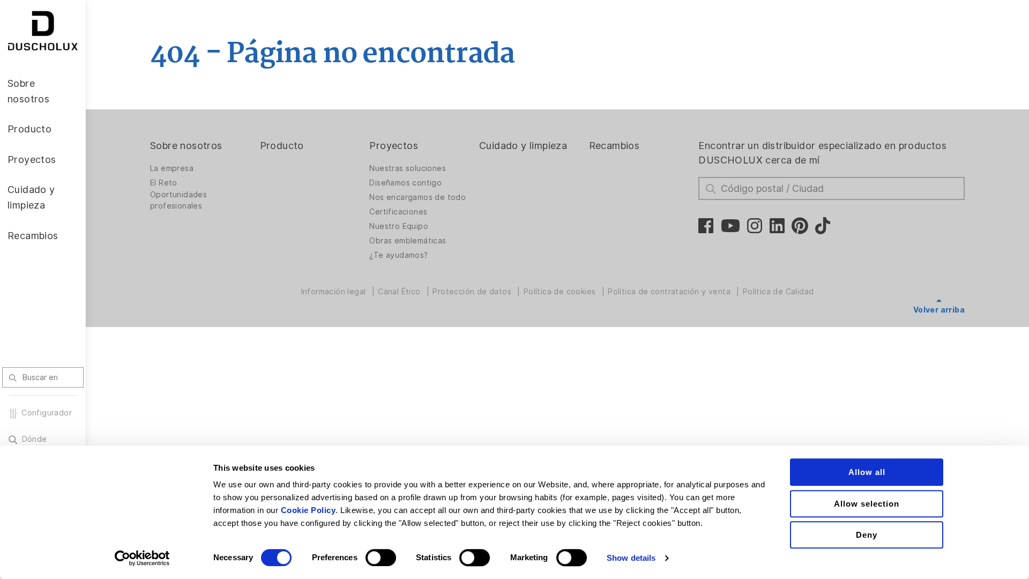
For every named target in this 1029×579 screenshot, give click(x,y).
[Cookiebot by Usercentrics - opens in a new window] (142, 558)
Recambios (614, 145)
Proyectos (393, 145)
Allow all (866, 472)
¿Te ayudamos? (398, 255)
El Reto (163, 183)
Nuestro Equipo (398, 226)
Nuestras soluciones (407, 168)
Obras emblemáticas (407, 240)
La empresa (171, 168)
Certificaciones (398, 211)
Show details (631, 557)
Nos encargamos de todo (417, 197)
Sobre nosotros (186, 145)
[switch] (381, 557)
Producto (282, 145)
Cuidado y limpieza (523, 145)
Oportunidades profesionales (178, 200)
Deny (866, 534)
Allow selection (866, 503)
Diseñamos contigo (405, 183)
